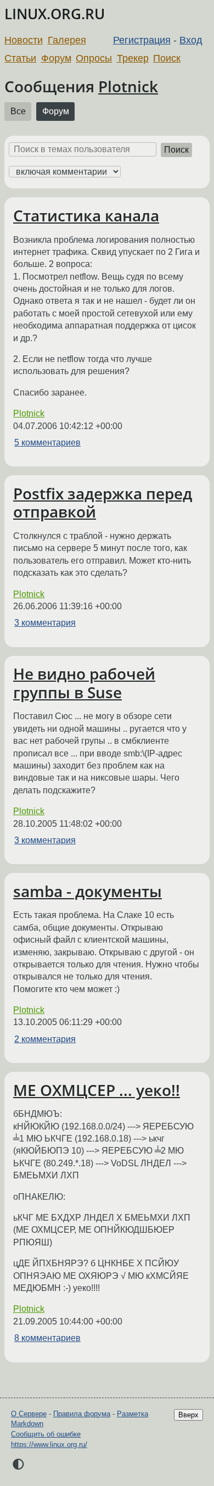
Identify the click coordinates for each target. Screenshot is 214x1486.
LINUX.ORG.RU (54, 14)
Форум (56, 58)
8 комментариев (47, 1338)
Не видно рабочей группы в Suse (84, 683)
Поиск (167, 58)
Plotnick (128, 86)
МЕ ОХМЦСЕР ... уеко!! (96, 1089)
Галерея (67, 40)
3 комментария (45, 622)
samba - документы (87, 891)
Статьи (20, 58)
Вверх (188, 1415)
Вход (190, 40)
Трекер (133, 58)
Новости (23, 40)
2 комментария (45, 1039)
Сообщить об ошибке (46, 1434)
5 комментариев (47, 442)
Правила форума (81, 1414)
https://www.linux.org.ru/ (49, 1444)
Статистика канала (86, 215)
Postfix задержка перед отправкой (102, 502)
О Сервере (29, 1414)
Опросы (94, 58)
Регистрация (142, 40)
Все (18, 111)
